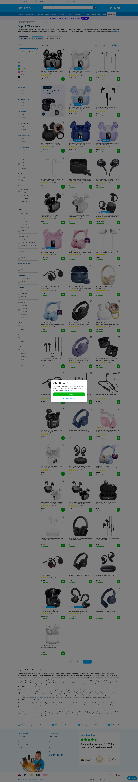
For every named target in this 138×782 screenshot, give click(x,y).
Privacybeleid (68, 390)
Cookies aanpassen (70, 398)
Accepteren (70, 394)
